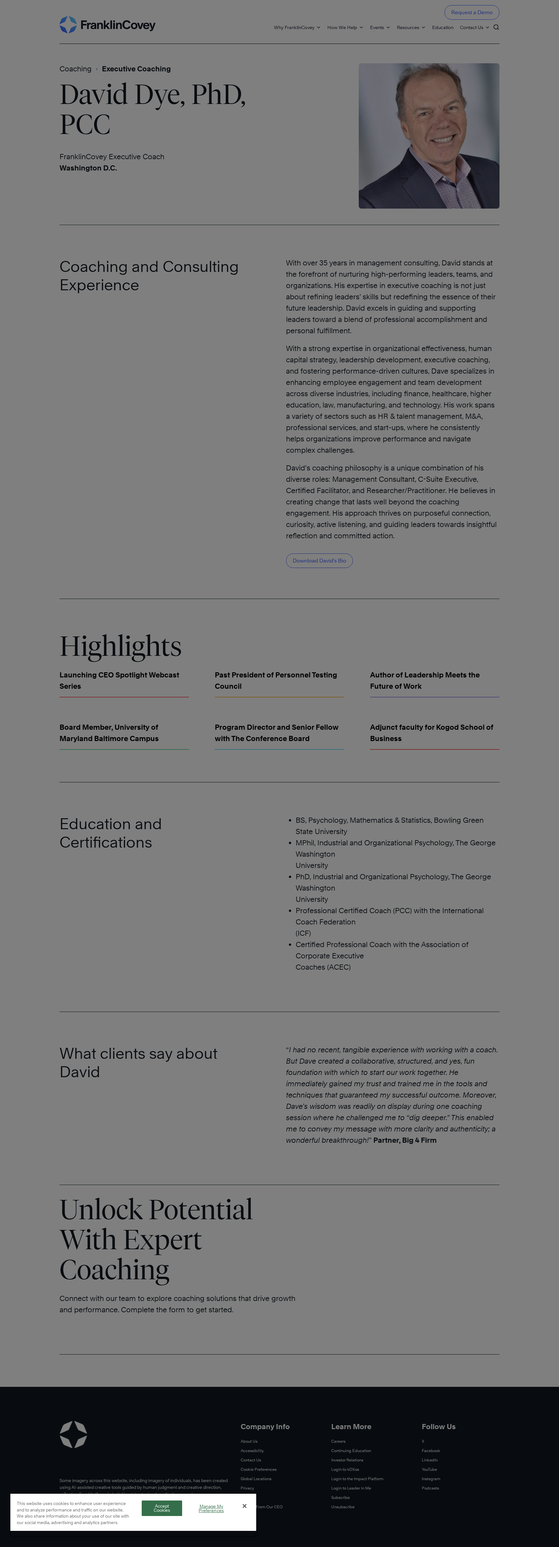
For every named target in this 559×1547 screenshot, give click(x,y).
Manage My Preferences (211, 1508)
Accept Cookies (162, 1508)
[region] (133, 1515)
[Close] (244, 1506)
